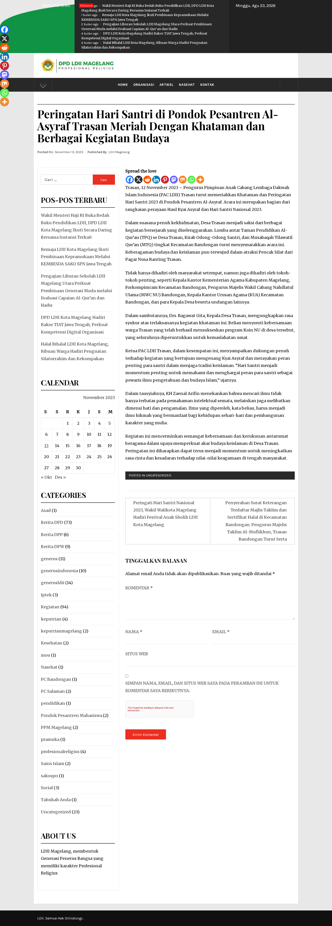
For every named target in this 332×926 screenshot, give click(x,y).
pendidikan (53, 703)
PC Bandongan (56, 679)
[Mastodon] (174, 180)
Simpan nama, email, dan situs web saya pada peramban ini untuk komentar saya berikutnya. (202, 687)
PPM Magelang (56, 727)
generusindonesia (59, 570)
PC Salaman (53, 691)
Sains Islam (52, 763)
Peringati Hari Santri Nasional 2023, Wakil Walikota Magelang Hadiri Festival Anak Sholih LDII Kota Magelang (165, 513)
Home (123, 85)
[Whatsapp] (191, 180)
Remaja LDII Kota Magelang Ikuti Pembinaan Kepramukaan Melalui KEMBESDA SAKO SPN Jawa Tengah (144, 17)
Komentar (139, 587)
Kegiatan (50, 606)
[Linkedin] (156, 180)
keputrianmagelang (61, 631)
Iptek (46, 594)
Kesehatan (51, 643)
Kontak (207, 85)
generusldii (52, 582)
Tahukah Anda (56, 799)
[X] (139, 180)
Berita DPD (52, 522)
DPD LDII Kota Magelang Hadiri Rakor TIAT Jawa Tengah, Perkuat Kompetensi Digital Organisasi (144, 35)
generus (49, 558)
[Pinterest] (165, 180)
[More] (200, 180)
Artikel (166, 85)
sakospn (49, 775)
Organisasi (143, 85)
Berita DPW (52, 546)
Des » (60, 477)
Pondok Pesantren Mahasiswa (71, 715)
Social (47, 787)
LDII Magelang (119, 152)
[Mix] (183, 180)
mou (45, 655)
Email (221, 631)
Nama (134, 631)
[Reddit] (147, 180)
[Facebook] (130, 180)
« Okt (46, 477)
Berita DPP (52, 534)
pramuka (50, 739)
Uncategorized (158, 475)
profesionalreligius (60, 751)
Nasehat (187, 85)
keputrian (51, 619)
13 (46, 445)
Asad (46, 510)
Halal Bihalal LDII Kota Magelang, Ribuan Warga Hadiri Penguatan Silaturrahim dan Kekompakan (144, 45)
